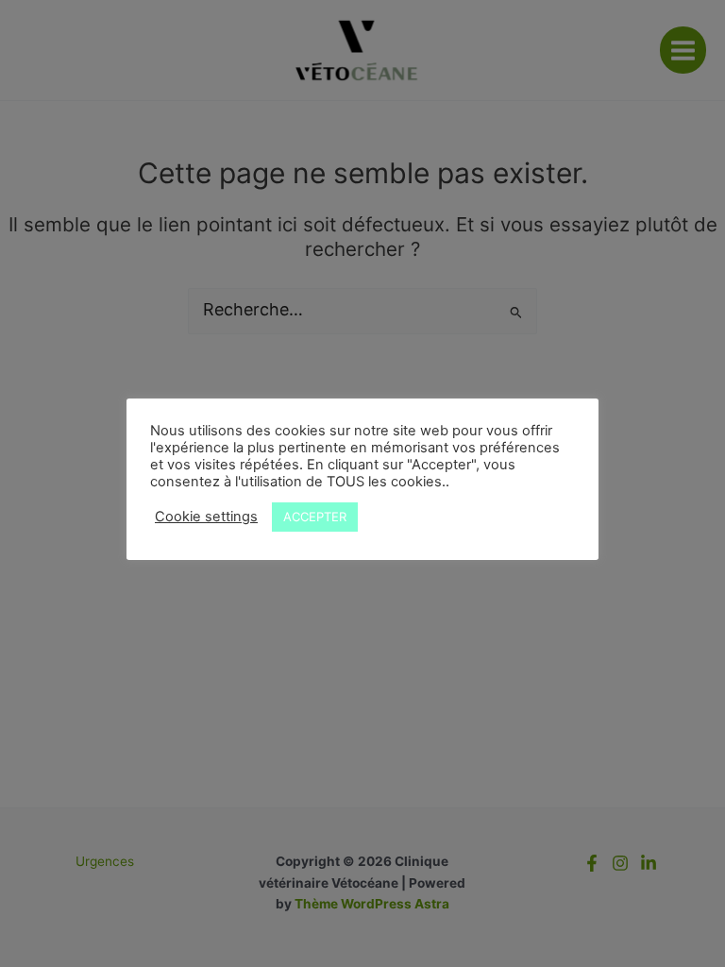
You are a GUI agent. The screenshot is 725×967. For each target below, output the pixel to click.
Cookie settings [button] (206, 516)
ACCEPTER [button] (314, 516)
